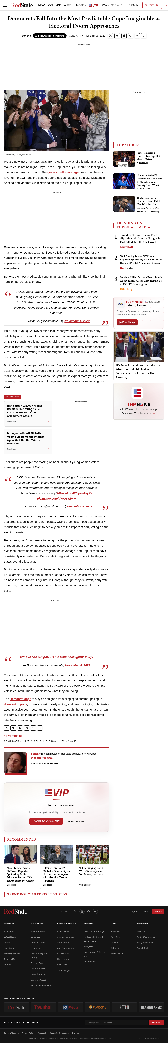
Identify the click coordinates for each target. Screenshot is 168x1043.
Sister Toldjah (63, 970)
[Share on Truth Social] (117, 35)
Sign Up (156, 1022)
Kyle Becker (84, 885)
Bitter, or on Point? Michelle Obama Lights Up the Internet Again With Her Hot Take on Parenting (56, 874)
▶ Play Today (127, 322)
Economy (35, 948)
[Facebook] (88, 911)
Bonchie (27, 35)
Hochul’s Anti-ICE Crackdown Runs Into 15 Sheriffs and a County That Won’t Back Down (149, 181)
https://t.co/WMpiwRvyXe (74, 493)
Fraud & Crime (38, 968)
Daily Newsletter (145, 942)
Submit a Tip (117, 948)
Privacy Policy (28, 1033)
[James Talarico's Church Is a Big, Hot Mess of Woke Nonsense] (124, 159)
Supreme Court (38, 980)
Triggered (89, 946)
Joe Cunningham (65, 948)
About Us (115, 931)
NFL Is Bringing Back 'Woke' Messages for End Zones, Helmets (91, 871)
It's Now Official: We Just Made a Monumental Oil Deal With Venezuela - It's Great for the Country (138, 371)
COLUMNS (54, 5)
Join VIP (158, 911)
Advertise (115, 937)
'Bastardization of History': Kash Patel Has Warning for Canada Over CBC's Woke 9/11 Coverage (148, 204)
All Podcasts (90, 961)
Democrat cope (20, 699)
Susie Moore (63, 942)
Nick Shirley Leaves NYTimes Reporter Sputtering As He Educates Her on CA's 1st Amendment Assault (20, 874)
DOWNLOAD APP (111, 5)
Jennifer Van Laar (66, 937)
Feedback (42, 1033)
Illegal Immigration (40, 974)
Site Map (75, 1033)
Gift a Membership (146, 937)
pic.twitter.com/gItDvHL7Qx (74, 657)
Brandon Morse (65, 953)
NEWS (42, 5)
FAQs (146, 911)
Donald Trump (38, 942)
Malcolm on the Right (94, 931)
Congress (35, 937)
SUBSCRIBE (152, 5)
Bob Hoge (11, 885)
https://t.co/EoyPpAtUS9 (37, 657)
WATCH (68, 5)
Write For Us (117, 953)
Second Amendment (41, 985)
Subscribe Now (75, 821)
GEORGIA (51, 741)
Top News (9, 931)
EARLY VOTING (33, 741)
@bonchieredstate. (42, 757)
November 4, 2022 (77, 321)
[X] (75, 911)
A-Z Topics (37, 924)
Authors (8, 965)
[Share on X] (110, 35)
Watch (7, 942)
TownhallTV (9, 959)
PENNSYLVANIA (68, 741)
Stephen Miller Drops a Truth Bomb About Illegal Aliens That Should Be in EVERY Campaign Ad (141, 280)
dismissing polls (15, 704)
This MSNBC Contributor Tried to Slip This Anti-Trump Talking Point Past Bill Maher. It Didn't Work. (141, 238)
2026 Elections (38, 931)
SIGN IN (133, 5)
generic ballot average (63, 172)
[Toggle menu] (5, 5)
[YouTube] (95, 911)
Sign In (134, 911)
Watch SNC (142, 948)
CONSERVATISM (12, 741)
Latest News (10, 937)
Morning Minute (12, 953)
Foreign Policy (38, 963)
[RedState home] (15, 911)
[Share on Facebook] (124, 35)
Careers (114, 942)
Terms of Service (11, 1033)
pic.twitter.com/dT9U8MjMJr (56, 498)
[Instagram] (82, 911)
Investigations (10, 948)
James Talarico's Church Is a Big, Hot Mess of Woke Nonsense (148, 158)
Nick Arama (63, 959)
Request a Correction (59, 1033)
